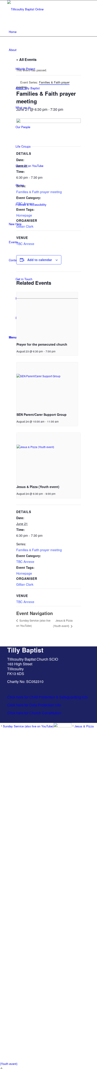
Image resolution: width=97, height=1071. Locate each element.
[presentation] (47, 315)
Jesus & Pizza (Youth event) (37, 486)
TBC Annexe (25, 203)
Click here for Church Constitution (34, 712)
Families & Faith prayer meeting (39, 192)
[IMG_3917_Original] (41, 9)
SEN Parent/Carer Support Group (41, 414)
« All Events (26, 59)
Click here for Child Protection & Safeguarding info (47, 697)
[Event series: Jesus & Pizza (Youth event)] (57, 493)
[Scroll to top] (1, 1068)
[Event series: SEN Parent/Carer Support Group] (60, 421)
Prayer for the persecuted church (41, 344)
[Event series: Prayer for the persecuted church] (57, 351)
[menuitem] (49, 32)
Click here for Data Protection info (34, 705)
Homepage (24, 215)
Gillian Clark (24, 226)
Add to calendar (39, 259)
